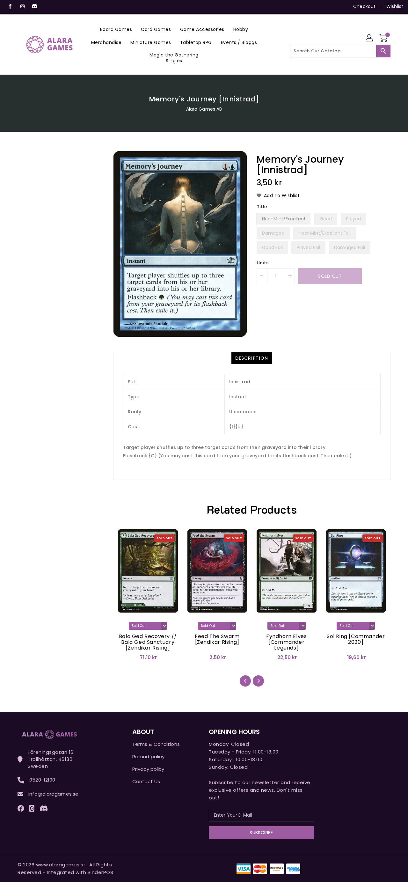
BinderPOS (100, 872)
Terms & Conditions (156, 744)
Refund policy (148, 756)
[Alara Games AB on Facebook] (10, 6)
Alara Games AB (204, 109)
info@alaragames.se (53, 793)
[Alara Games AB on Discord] (34, 6)
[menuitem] (116, 29)
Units (263, 263)
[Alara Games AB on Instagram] (22, 6)
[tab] (251, 358)
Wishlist (394, 6)
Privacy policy (148, 769)
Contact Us (146, 781)
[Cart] (384, 38)
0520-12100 (42, 779)
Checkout (364, 6)
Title (262, 206)
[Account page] (369, 38)
